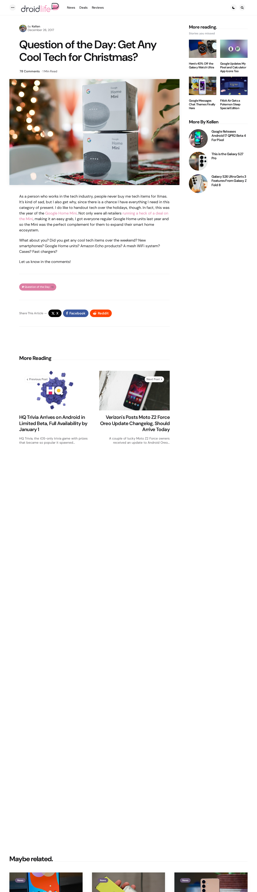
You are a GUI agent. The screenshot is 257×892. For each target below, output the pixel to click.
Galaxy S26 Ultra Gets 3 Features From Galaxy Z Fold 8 (228, 180)
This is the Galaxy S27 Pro (227, 156)
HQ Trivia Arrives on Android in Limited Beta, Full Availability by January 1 (53, 423)
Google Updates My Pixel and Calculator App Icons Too (233, 67)
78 (30, 71)
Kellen (36, 26)
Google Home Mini (61, 213)
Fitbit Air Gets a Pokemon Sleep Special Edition (230, 104)
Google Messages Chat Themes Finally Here (202, 104)
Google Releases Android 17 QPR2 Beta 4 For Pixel (228, 135)
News (20, 880)
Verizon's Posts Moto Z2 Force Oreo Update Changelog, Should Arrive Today (135, 423)
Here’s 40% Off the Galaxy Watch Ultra (201, 65)
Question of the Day (39, 287)
